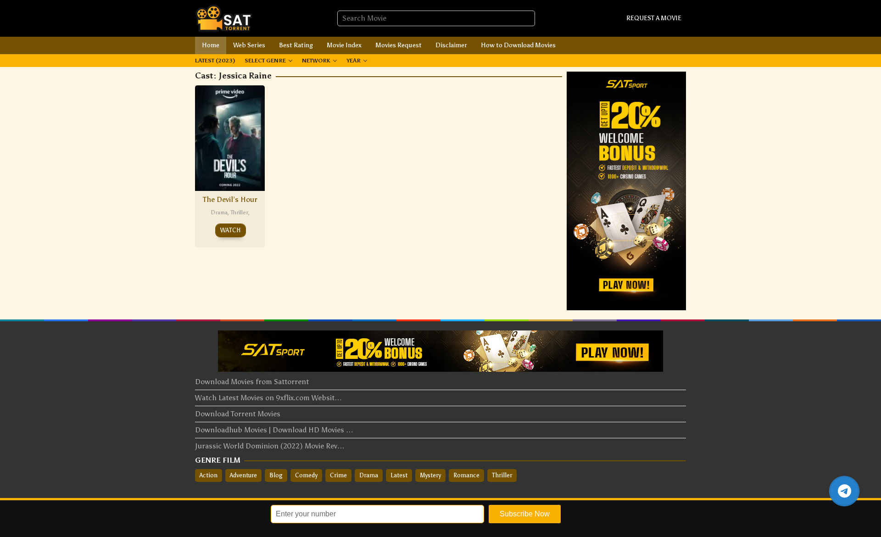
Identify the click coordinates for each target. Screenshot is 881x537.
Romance (466, 475)
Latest (398, 475)
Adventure (243, 475)
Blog (276, 475)
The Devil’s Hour (230, 199)
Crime (338, 475)
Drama (219, 212)
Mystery (430, 475)
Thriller (239, 212)
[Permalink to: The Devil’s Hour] (230, 137)
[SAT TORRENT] (223, 17)
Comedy (306, 475)
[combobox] (436, 18)
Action (208, 475)
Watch (230, 230)
